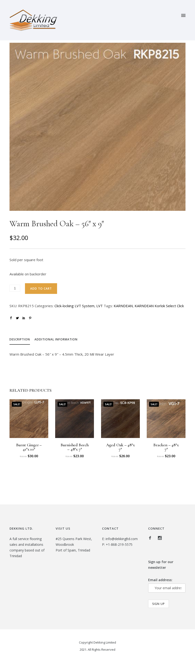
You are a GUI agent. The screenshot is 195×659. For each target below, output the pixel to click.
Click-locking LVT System (74, 305)
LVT (99, 305)
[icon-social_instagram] (160, 538)
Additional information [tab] (56, 339)
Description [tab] (19, 339)
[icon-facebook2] (151, 538)
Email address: (160, 580)
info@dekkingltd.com (122, 539)
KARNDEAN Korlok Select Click (159, 305)
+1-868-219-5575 (119, 544)
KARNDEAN (123, 305)
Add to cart (41, 289)
